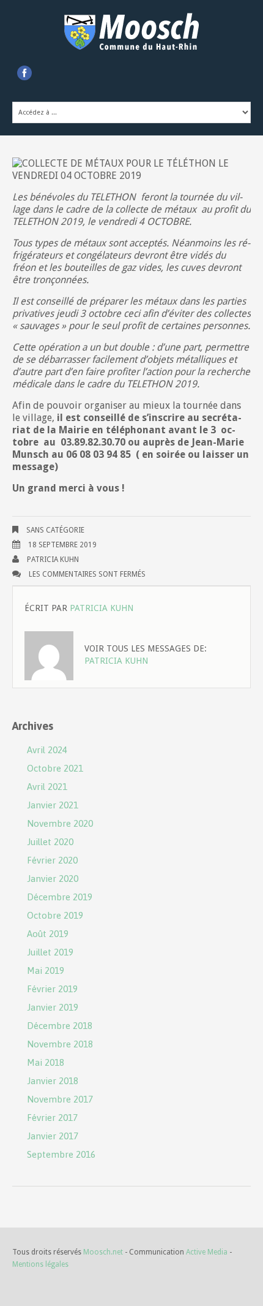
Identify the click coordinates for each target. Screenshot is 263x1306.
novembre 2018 (60, 1044)
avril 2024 (47, 750)
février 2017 (52, 1117)
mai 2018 (45, 1062)
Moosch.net (103, 1252)
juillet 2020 (50, 842)
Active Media (207, 1252)
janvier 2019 (52, 1007)
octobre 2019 (55, 915)
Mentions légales (40, 1264)
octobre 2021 (55, 768)
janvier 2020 (52, 878)
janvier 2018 (52, 1081)
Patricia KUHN (53, 559)
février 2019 (52, 989)
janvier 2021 (52, 805)
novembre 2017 (60, 1099)
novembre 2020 (60, 823)
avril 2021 (47, 786)
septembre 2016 (61, 1154)
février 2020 (52, 860)
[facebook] (24, 73)
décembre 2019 (59, 897)
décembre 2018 (59, 1025)
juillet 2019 (50, 952)
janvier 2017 (52, 1136)
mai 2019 (45, 970)
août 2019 (48, 933)
